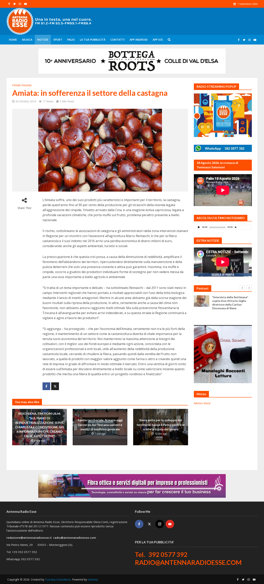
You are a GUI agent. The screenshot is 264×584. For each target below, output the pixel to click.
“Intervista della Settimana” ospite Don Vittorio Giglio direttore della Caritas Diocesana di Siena (230, 302)
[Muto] (236, 227)
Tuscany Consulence (58, 579)
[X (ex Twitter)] (149, 524)
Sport (57, 39)
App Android (139, 39)
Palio (71, 39)
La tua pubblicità (92, 39)
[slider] (244, 228)
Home (13, 39)
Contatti (117, 39)
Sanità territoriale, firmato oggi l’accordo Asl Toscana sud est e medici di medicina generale (100, 424)
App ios (158, 39)
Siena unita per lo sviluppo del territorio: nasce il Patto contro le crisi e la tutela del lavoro (161, 424)
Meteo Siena (202, 403)
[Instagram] (159, 524)
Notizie (42, 39)
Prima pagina (22, 85)
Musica (27, 39)
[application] (223, 227)
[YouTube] (170, 524)
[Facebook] (139, 524)
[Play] (199, 227)
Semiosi (93, 579)
